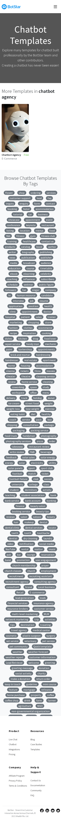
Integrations (14, 749)
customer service (44, 608)
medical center (41, 630)
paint (9, 349)
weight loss (13, 408)
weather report (14, 657)
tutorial (17, 214)
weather (17, 652)
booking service (21, 511)
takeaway (17, 446)
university (17, 484)
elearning (29, 273)
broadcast (29, 263)
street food (32, 403)
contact (50, 203)
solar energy (48, 457)
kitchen (22, 338)
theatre (25, 376)
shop (22, 192)
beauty (51, 517)
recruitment (16, 576)
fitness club (48, 236)
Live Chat (13, 739)
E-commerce (37, 592)
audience (46, 263)
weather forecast (38, 652)
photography (48, 435)
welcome (33, 662)
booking (12, 209)
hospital (10, 317)
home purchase (16, 695)
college (33, 484)
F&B (32, 452)
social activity (23, 673)
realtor (38, 549)
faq (49, 198)
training (12, 241)
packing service (39, 430)
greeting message (22, 668)
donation (44, 668)
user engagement (46, 560)
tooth (27, 533)
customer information (42, 657)
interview (18, 300)
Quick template (42, 646)
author (52, 246)
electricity (37, 462)
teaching (10, 495)
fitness (20, 236)
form (37, 203)
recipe (13, 333)
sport (31, 468)
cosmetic (11, 635)
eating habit (18, 414)
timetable (46, 268)
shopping (33, 322)
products (10, 246)
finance (20, 506)
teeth (15, 533)
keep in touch (12, 684)
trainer (52, 317)
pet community (18, 646)
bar (19, 554)
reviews (10, 517)
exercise (50, 408)
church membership (23, 565)
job (32, 300)
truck (24, 398)
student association (32, 495)
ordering (36, 192)
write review (17, 452)
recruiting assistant (40, 576)
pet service (48, 641)
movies (51, 371)
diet (33, 414)
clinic (13, 311)
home (11, 365)
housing (25, 365)
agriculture (24, 706)
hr (9, 295)
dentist (13, 538)
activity (47, 489)
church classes (13, 571)
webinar (28, 284)
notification (26, 544)
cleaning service (45, 376)
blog (35, 338)
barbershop (25, 349)
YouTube (10, 549)
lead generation (24, 598)
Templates (35, 749)
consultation (30, 425)
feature (13, 689)
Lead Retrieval (14, 662)
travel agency (19, 630)
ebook (13, 273)
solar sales (28, 457)
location (25, 230)
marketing (16, 322)
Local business (46, 587)
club (35, 479)
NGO (40, 706)
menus (39, 230)
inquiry (10, 203)
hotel (26, 209)
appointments (46, 349)
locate (52, 527)
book (39, 246)
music (52, 549)
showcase (13, 219)
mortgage (29, 689)
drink (27, 700)
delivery (10, 398)
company (50, 290)
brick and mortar (20, 354)
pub (9, 554)
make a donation (20, 679)
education (15, 268)
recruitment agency (16, 581)
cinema (10, 371)
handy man (32, 344)
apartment (49, 360)
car (30, 214)
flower (9, 192)
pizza (40, 441)
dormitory (31, 489)
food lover (50, 338)
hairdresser (11, 360)
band (8, 560)
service (26, 419)
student (14, 489)
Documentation (37, 785)
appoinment (33, 219)
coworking (18, 387)
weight (49, 403)
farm (39, 700)
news (12, 257)
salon (24, 517)
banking (51, 500)
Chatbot (12, 744)
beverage (45, 452)
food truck (11, 435)
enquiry (24, 203)
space (33, 387)
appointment (30, 311)
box (49, 419)
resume (43, 300)
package (49, 425)
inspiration (29, 333)
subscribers (47, 279)
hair (16, 522)
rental (24, 549)
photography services (18, 441)
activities (50, 619)
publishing (46, 252)
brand (28, 587)
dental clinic (12, 527)
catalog (25, 246)
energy (9, 462)
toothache (43, 533)
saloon (37, 517)
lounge (31, 554)
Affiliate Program (17, 775)
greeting (50, 662)
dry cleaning (30, 538)
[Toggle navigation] (55, 6)
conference (13, 225)
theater (10, 376)
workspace (18, 392)
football (17, 473)
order (52, 441)
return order (43, 679)
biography (28, 252)
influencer (29, 279)
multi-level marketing (25, 614)
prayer (45, 565)
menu (46, 392)
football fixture (18, 479)
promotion (23, 560)
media (13, 263)
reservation (47, 554)
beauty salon (37, 506)
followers (10, 290)
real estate (30, 360)
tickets (25, 371)
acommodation (45, 209)
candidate (47, 295)
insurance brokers (17, 608)
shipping (12, 425)
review (12, 381)
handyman (29, 435)
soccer (48, 479)
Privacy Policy (15, 780)
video (10, 544)
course (30, 268)
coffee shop (11, 700)
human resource (26, 295)
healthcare (29, 241)
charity (41, 673)
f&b (8, 236)
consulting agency (45, 581)
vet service (12, 641)
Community (36, 790)
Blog (32, 739)
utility (52, 462)
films (38, 371)
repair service (12, 344)
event (49, 219)
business (43, 214)
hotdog (37, 398)
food (52, 230)
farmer (52, 700)
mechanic (50, 344)
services (51, 192)
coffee (50, 695)
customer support (20, 198)
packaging (19, 430)
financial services (17, 603)
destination (27, 625)
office (33, 392)
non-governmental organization (31, 711)
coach (12, 419)
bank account (33, 500)
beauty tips (42, 511)
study (46, 387)
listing (10, 230)
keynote (31, 225)
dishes (8, 338)
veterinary (30, 641)
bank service (12, 500)
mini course (49, 684)
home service (29, 381)
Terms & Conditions (18, 785)
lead (39, 198)
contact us (48, 241)
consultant (12, 587)
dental (43, 522)
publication (28, 257)
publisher (46, 257)
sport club (47, 468)
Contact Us (35, 780)
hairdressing (43, 354)
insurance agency (43, 603)
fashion (13, 327)
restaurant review (39, 446)
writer (12, 252)
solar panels (15, 468)
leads (43, 598)
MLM (46, 614)
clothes (28, 327)
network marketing (17, 619)
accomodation (44, 365)
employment (48, 571)
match (32, 473)
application (15, 306)
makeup (29, 522)
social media (46, 544)
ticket (45, 473)
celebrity (45, 273)
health (48, 306)
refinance (46, 689)
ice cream (13, 403)
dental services (34, 527)
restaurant (48, 225)
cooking (46, 333)
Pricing (12, 754)
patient (25, 317)
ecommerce (45, 327)
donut (51, 398)
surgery (50, 635)
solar (22, 462)
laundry (47, 538)
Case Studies (36, 744)
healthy (46, 414)
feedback (11, 457)
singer (35, 290)
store (48, 322)
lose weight (32, 408)
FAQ (32, 795)
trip (36, 619)
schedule (12, 284)
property (36, 695)
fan (24, 290)
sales (39, 317)
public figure (46, 284)
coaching (12, 279)
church (31, 571)
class (46, 484)
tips (12, 625)
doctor (47, 311)
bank (53, 495)
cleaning (48, 381)
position (33, 306)
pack (39, 419)
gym (32, 236)
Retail (20, 592)
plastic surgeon (31, 635)
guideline (31, 684)
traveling (45, 625)
